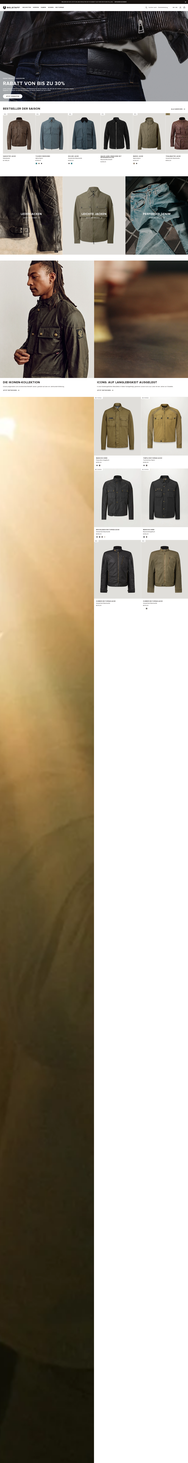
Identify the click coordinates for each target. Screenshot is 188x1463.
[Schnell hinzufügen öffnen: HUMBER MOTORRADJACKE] (144, 609)
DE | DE (175, 7)
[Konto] (180, 7)
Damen (43, 7)
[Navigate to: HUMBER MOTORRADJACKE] (117, 569)
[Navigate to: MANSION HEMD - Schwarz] (164, 497)
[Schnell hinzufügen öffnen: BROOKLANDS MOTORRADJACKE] (97, 537)
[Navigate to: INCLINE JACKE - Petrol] (84, 133)
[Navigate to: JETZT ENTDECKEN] (31, 215)
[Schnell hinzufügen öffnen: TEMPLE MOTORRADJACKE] (144, 465)
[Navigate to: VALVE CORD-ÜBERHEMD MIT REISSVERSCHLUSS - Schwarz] (117, 133)
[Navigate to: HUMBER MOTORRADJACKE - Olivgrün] (164, 569)
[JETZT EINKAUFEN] (94, 56)
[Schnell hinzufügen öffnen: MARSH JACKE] (134, 163)
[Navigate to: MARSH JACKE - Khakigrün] (149, 133)
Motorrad (60, 7)
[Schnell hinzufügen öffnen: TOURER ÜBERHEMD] (36, 163)
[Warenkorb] (184, 7)
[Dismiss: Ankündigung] (185, 2)
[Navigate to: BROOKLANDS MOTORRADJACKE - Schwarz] (117, 497)
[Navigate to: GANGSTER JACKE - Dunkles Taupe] (19, 133)
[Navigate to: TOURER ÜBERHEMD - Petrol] (51, 133)
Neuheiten (27, 7)
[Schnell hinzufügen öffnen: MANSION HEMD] (97, 465)
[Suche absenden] (146, 8)
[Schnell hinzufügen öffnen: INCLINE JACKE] (69, 163)
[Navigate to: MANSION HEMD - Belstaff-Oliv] (117, 426)
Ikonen (51, 7)
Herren (36, 7)
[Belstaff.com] (11, 7)
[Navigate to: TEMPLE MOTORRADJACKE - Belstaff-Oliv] (164, 426)
